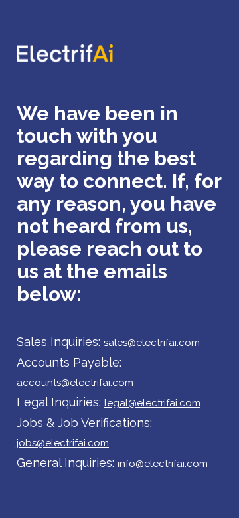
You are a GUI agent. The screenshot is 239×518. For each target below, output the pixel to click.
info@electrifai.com (163, 464)
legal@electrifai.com (152, 403)
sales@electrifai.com (152, 343)
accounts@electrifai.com (75, 382)
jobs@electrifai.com (63, 443)
